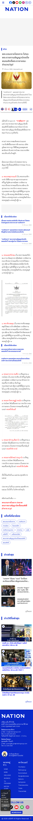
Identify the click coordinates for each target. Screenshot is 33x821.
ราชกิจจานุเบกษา (8, 530)
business (7, 778)
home (6, 769)
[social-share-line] (20, 2)
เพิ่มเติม (6, 802)
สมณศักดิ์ (6, 543)
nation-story (6, 787)
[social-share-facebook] (10, 2)
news (6, 772)
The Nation (21, 767)
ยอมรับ (5, 805)
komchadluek (22, 773)
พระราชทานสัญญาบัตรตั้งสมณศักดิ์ (14, 538)
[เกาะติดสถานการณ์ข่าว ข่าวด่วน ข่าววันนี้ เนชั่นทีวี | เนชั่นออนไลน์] (16, 9)
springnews (21, 782)
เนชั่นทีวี (5, 534)
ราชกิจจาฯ (22, 521)
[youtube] (16, 808)
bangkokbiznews (23, 776)
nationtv (21, 779)
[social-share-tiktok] (13, 2)
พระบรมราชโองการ (9, 521)
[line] (22, 808)
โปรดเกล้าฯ (15, 526)
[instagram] (27, 808)
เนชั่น (27, 530)
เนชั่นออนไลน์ (16, 534)
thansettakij (22, 791)
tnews (20, 788)
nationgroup (22, 770)
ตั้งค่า (5, 809)
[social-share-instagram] (23, 2)
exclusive (7, 775)
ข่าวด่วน (19, 530)
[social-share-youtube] (17, 2)
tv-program (7, 782)
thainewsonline (23, 785)
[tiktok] (11, 808)
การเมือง (6, 526)
